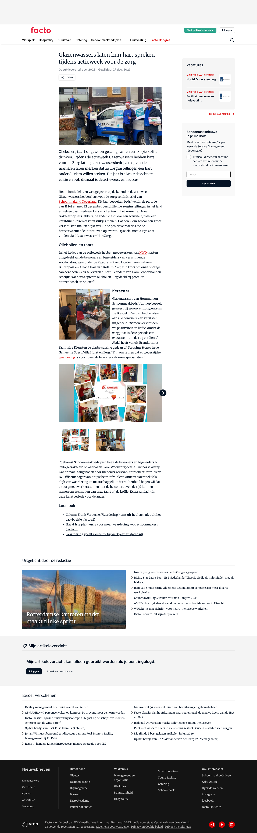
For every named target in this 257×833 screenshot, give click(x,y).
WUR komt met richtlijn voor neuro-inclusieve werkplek (171, 608)
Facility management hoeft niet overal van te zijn (56, 707)
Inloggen (227, 30)
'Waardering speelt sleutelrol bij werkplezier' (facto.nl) (104, 534)
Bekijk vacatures (219, 114)
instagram (208, 794)
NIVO (143, 252)
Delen (69, 77)
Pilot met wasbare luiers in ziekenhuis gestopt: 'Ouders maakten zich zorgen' (183, 728)
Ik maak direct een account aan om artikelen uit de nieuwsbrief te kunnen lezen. (211, 161)
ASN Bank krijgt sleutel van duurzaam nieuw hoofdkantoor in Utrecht (179, 603)
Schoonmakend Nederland (78, 201)
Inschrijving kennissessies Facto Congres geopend (166, 572)
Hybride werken (212, 788)
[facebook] (222, 824)
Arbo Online (209, 781)
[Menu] (25, 30)
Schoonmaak (166, 790)
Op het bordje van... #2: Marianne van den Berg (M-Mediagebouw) (176, 739)
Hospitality (121, 799)
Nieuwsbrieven (36, 769)
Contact (26, 793)
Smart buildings (168, 771)
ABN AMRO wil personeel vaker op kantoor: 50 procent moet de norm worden (75, 712)
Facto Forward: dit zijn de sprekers (156, 614)
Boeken (75, 794)
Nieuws (74, 775)
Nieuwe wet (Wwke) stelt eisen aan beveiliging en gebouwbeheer (175, 707)
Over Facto (28, 786)
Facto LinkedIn (211, 807)
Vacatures (28, 806)
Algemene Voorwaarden (111, 826)
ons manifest (108, 822)
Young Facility (167, 777)
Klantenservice (30, 780)
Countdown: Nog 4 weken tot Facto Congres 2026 (165, 598)
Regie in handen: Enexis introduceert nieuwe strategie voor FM (65, 743)
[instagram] (212, 824)
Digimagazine (79, 788)
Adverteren (28, 799)
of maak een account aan (59, 671)
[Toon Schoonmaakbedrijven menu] (124, 40)
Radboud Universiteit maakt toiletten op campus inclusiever (172, 722)
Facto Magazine (80, 781)
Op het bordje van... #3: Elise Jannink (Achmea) (55, 728)
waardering (67, 357)
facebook (208, 800)
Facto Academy (79, 800)
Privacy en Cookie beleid (147, 826)
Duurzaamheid (123, 792)
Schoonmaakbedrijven (216, 775)
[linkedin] (232, 824)
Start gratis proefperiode (200, 30)
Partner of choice (81, 807)
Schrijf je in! (208, 183)
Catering (163, 783)
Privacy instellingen (178, 826)
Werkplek (120, 786)
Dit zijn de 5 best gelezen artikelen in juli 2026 (164, 733)
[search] (232, 40)
